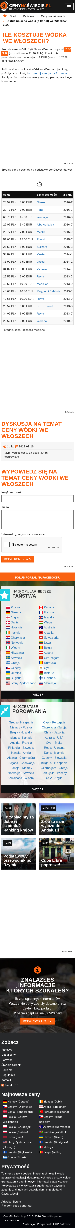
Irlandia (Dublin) (53, 1101)
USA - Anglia (54, 778)
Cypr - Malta (54, 742)
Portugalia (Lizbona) (56, 1111)
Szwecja (16, 658)
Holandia (16, 627)
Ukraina (16, 673)
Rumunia (50, 663)
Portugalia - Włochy (54, 773)
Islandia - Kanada (21, 737)
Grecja (15, 663)
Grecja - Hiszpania (21, 722)
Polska (15, 607)
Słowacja (50, 683)
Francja (49, 612)
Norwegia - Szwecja (21, 773)
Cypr (47, 668)
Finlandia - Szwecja (21, 747)
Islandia (49, 617)
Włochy (16, 647)
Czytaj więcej (9, 1193)
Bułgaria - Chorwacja (21, 763)
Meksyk (48, 1147)
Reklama (7, 1069)
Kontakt (6, 1079)
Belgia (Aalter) (52, 1152)
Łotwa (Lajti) (15, 1137)
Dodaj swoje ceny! (37, 1021)
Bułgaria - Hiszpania (54, 763)
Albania (48, 632)
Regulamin (8, 1074)
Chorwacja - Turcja (54, 727)
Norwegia (17, 642)
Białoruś (49, 673)
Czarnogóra (51, 658)
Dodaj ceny (8, 1054)
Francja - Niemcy (21, 768)
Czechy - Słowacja (54, 757)
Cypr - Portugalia (54, 722)
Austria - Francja (21, 742)
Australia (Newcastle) (56, 1126)
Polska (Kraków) (17, 1132)
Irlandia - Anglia (21, 752)
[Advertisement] (37, 912)
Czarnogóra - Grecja (54, 768)
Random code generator (16, 1205)
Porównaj (7, 1059)
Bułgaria (16, 678)
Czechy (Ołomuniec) (20, 1106)
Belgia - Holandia (21, 732)
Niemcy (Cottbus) (18, 1101)
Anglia (15, 617)
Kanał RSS (11, 1085)
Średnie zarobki (11, 1064)
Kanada (49, 607)
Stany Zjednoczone (23, 683)
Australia (49, 627)
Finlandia (50, 678)
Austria (48, 652)
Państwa (6, 1049)
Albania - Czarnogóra (21, 757)
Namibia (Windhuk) (55, 1132)
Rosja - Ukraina (54, 747)
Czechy (16, 668)
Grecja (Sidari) (16, 1157)
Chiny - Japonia (54, 732)
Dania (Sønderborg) (20, 1111)
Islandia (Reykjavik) (55, 1142)
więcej (37, 694)
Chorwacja (18, 637)
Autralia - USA (54, 737)
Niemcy (16, 612)
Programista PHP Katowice (54, 1224)
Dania (14, 622)
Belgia (48, 647)
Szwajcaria (51, 637)
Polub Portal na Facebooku (37, 577)
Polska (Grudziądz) (19, 1126)
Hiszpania (17, 652)
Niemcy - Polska (21, 727)
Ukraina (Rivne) (53, 1137)
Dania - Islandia (54, 752)
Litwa (47, 642)
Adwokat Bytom (11, 1201)
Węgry (48, 622)
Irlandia (15, 632)
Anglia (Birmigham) (55, 1106)
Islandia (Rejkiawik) (19, 1152)
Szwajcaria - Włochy (21, 778)
